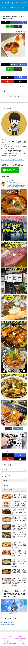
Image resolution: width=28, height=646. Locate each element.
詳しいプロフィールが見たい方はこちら (12, 160)
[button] (18, 26)
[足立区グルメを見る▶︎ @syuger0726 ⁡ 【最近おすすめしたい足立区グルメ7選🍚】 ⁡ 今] (14, 360)
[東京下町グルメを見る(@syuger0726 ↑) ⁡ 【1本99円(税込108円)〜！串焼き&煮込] (14, 334)
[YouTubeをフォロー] (7, 81)
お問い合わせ (7, 641)
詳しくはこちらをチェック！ (9, 613)
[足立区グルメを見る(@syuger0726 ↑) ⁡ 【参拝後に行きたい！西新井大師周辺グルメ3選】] (14, 202)
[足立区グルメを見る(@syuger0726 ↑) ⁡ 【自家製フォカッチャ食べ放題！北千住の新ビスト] (14, 255)
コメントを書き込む (14, 96)
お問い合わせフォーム (17, 153)
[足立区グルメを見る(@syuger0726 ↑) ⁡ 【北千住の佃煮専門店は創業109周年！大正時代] (14, 413)
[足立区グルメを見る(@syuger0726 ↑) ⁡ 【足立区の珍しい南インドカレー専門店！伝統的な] (14, 307)
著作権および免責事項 (20, 638)
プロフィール (7, 636)
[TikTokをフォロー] (20, 81)
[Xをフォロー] (7, 77)
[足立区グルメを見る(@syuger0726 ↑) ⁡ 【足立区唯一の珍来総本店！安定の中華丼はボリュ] (14, 386)
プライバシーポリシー (7, 638)
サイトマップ (20, 641)
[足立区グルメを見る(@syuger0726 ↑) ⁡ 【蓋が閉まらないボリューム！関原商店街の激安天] (14, 228)
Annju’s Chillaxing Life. (8, 624)
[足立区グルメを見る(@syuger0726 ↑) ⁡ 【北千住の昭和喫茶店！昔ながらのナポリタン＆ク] (14, 281)
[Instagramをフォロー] (20, 77)
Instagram (4, 155)
